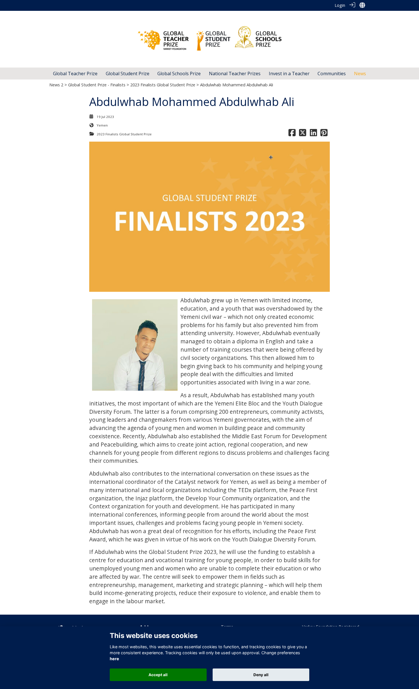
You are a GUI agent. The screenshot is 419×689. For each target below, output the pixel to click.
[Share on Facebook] (292, 134)
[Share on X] (302, 134)
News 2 (56, 84)
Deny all (261, 674)
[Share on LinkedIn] (313, 134)
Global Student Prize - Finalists (96, 84)
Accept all (158, 674)
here (114, 659)
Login (340, 5)
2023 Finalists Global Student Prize (162, 84)
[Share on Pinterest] (324, 134)
